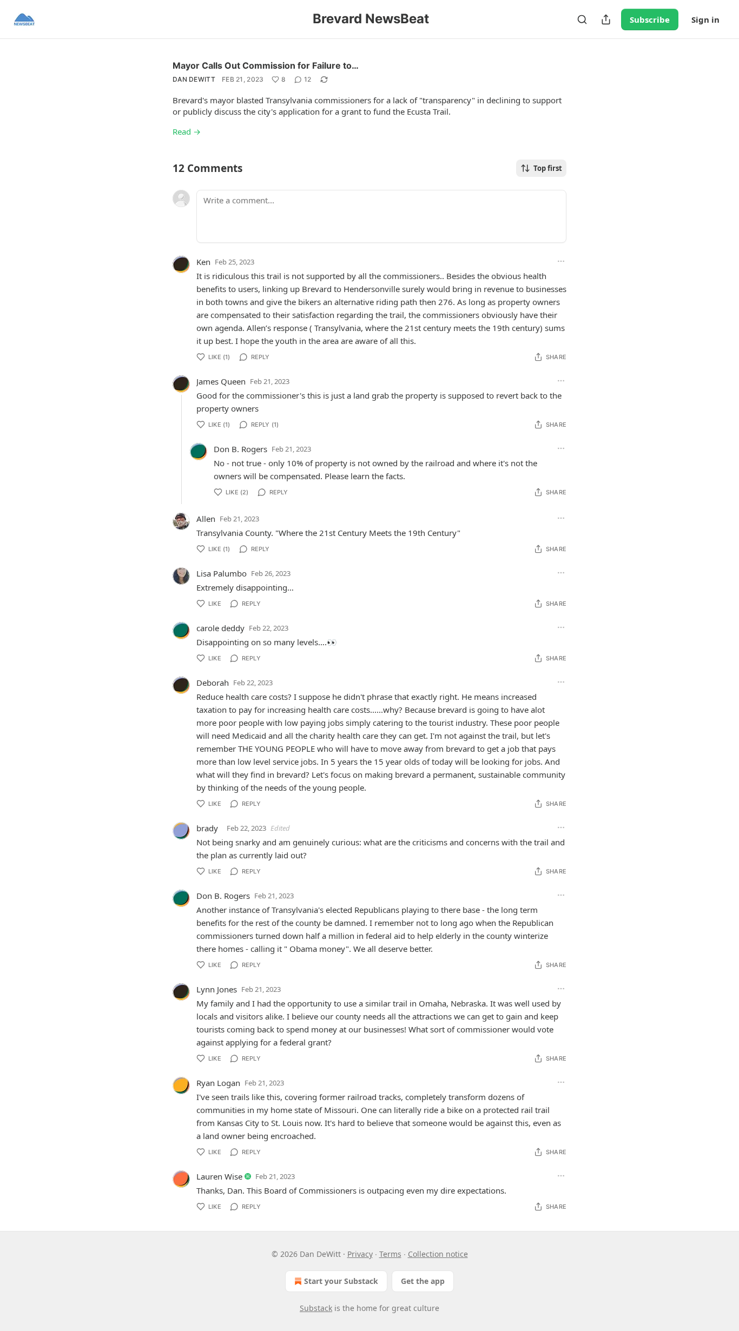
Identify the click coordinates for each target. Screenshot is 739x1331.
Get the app (423, 1281)
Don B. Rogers (240, 448)
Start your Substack (341, 1281)
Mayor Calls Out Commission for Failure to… (266, 65)
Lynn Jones (216, 989)
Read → (187, 131)
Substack (316, 1308)
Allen (205, 518)
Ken (203, 261)
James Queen (221, 381)
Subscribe (650, 19)
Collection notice (438, 1254)
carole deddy (220, 628)
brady (207, 828)
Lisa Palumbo (221, 573)
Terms (390, 1254)
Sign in (705, 19)
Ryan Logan (218, 1082)
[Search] (582, 19)
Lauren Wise (219, 1176)
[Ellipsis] (561, 261)
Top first (547, 168)
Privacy (360, 1254)
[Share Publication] (606, 19)
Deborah (212, 682)
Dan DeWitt (194, 79)
